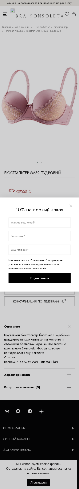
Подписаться (39, 278)
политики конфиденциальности (37, 264)
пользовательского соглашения (27, 268)
